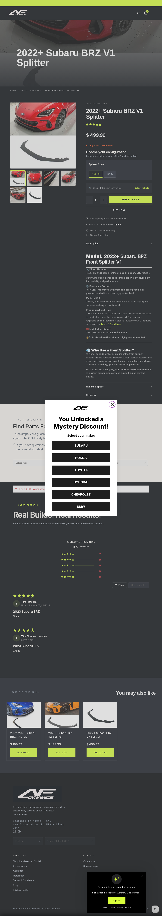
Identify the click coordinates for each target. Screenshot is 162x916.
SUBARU (81, 445)
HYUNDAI (81, 482)
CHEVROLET (81, 494)
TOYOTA (81, 470)
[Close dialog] (112, 404)
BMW (81, 507)
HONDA (81, 458)
